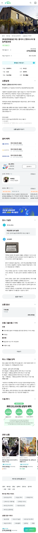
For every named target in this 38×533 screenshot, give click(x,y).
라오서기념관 (16, 519)
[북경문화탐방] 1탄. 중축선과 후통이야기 (28, 460)
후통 (33, 523)
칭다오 (24, 486)
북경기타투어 (7, 523)
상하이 (18, 486)
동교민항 (6, 519)
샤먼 (5, 489)
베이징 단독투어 (16, 36)
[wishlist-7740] (16, 439)
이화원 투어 (29, 497)
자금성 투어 (19, 497)
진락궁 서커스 (22, 501)
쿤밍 (13, 486)
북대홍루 (17, 523)
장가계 (30, 486)
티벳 (9, 489)
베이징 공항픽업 (8, 509)
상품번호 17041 (27, 36)
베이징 (8, 36)
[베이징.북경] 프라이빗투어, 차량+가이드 (10, 460)
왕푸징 (26, 523)
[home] (8, 3)
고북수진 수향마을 (9, 501)
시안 (13, 489)
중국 (3, 36)
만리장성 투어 (8, 497)
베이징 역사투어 (8, 505)
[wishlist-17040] (34, 439)
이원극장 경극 (21, 505)
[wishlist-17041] (31, 8)
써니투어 (11, 164)
